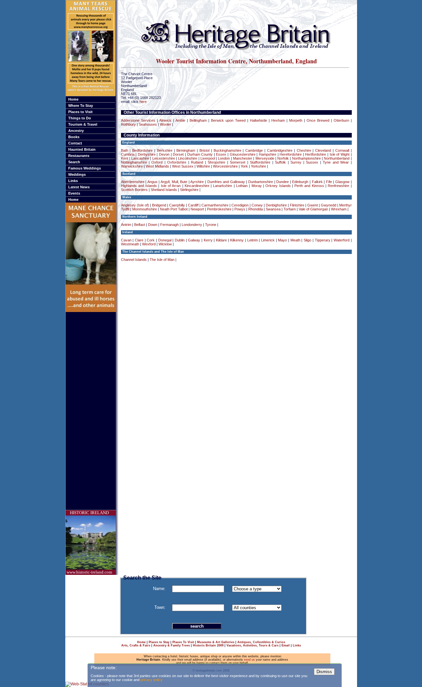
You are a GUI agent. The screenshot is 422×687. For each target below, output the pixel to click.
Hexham (278, 120)
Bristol (204, 150)
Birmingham (185, 150)
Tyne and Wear (336, 162)
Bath (124, 150)
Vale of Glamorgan (313, 209)
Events (74, 193)
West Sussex (183, 166)
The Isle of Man (162, 260)
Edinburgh (300, 182)
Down (152, 225)
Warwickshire (132, 166)
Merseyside (265, 158)
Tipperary (322, 240)
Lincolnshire (187, 158)
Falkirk (317, 182)
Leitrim (252, 240)
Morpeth (295, 120)
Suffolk (280, 162)
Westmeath (130, 244)
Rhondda (255, 209)
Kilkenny (237, 240)
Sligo (307, 240)
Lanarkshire (222, 186)
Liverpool (207, 158)
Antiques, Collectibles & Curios (261, 642)
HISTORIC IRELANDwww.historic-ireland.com (89, 542)
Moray (257, 186)
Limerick (268, 240)
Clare (139, 240)
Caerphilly (177, 205)
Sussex (312, 162)
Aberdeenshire (132, 182)
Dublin (180, 240)
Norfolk (283, 158)
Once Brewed (318, 120)
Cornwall (342, 150)
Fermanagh (169, 225)
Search (74, 162)
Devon (164, 154)
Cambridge (254, 150)
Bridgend (159, 205)
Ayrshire (197, 182)
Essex (221, 154)
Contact (75, 143)
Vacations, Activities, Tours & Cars (252, 645)
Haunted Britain (82, 149)
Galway (194, 240)
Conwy (257, 205)
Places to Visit (80, 112)
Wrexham (339, 209)
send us (249, 659)
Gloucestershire (243, 154)
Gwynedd (328, 205)
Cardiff (193, 205)
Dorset (178, 154)
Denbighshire (276, 205)
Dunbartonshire (260, 182)
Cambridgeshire (279, 150)
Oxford (157, 162)
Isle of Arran (171, 186)
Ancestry (76, 131)
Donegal (164, 240)
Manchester (242, 158)
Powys (239, 209)
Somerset (237, 162)
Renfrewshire (338, 186)
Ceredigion (240, 205)
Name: (159, 588)
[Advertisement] (92, 411)
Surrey (295, 162)
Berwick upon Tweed (228, 120)
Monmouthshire (144, 209)
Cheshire (304, 150)
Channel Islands (134, 260)
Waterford (341, 240)
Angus (152, 182)
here (143, 102)
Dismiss (324, 671)
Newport (197, 209)
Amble (180, 120)
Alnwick (165, 120)
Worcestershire (225, 166)
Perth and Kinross (309, 186)
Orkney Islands (277, 186)
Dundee (282, 182)
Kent (124, 158)
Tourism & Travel (82, 124)
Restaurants (78, 156)
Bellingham (198, 120)
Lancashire (140, 158)
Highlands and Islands (139, 186)
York (244, 166)
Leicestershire (163, 158)
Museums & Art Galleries (215, 642)
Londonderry (192, 225)
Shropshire (216, 162)
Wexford (149, 244)
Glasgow (342, 182)
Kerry (208, 240)
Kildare (221, 240)
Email (286, 645)
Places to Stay (159, 642)
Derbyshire (147, 154)
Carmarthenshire (214, 205)
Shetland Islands (164, 190)
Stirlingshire (189, 190)
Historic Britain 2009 (208, 645)
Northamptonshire (306, 158)
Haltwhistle (258, 120)
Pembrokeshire (219, 209)
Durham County (200, 154)
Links (73, 181)
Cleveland (323, 150)
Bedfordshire (142, 150)
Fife (329, 182)
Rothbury (128, 124)
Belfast (139, 225)
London (224, 158)
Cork (151, 240)
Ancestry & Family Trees (171, 645)
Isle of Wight (339, 154)
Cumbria (128, 154)
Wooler (165, 124)
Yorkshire (258, 166)
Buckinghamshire (227, 150)
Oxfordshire (176, 162)
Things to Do (79, 118)
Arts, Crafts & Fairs (135, 645)
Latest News (79, 187)
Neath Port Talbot (174, 209)
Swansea (273, 209)
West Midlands (157, 166)
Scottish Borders (134, 190)
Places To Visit (183, 642)
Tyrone (210, 225)
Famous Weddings (84, 168)
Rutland (197, 162)
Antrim (126, 225)
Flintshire (297, 205)
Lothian (242, 186)
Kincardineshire (197, 186)
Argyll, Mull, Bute (174, 182)
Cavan (126, 240)
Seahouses (148, 124)
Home (73, 99)
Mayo (282, 240)
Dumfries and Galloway (226, 182)
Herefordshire (291, 154)
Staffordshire (260, 162)
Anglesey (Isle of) (135, 205)
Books (73, 137)
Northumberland (336, 158)
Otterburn (341, 120)
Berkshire (164, 150)
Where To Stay (80, 106)
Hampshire (267, 154)
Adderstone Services (138, 120)
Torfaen (290, 209)
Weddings (77, 174)
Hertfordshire (315, 154)
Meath (295, 240)
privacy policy (151, 680)
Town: (160, 607)
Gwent (312, 205)
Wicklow (165, 244)
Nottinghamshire (134, 162)
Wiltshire (203, 166)
